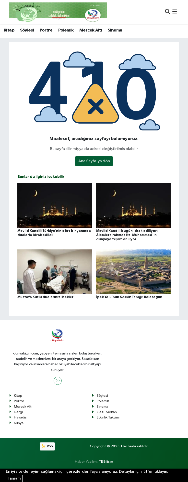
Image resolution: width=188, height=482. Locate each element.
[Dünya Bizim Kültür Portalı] (58, 12)
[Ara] (167, 12)
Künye (19, 423)
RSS (49, 446)
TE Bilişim (106, 461)
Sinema (115, 30)
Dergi (18, 412)
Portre (46, 30)
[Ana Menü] (174, 12)
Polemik (66, 30)
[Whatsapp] (58, 381)
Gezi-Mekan (107, 412)
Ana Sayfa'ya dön (94, 161)
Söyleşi (27, 30)
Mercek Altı (90, 30)
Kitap (9, 30)
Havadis (20, 417)
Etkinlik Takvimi (108, 417)
